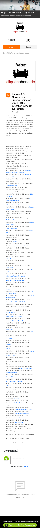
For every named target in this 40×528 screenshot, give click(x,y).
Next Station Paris (11, 372)
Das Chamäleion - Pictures (14, 381)
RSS (29, 47)
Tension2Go (10, 377)
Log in (25, 466)
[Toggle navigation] (37, 3)
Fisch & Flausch (10, 312)
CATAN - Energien (12, 259)
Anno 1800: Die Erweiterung (15, 280)
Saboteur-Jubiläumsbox (13, 205)
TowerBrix (9, 338)
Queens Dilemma (11, 185)
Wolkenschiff (10, 220)
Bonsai (8, 289)
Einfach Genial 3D (11, 302)
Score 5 (8, 385)
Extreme (29, 368)
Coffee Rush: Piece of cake (23, 409)
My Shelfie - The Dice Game (22, 246)
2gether (8, 344)
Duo (24, 368)
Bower (15, 241)
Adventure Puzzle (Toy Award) (15, 276)
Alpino (32, 351)
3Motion (8, 349)
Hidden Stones (10, 355)
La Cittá (16, 398)
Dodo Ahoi (9, 329)
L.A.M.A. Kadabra (11, 228)
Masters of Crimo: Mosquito (15, 321)
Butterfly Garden (20, 403)
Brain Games (24, 302)
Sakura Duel (18, 418)
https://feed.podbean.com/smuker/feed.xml (17, 15)
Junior (21, 368)
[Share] (23, 442)
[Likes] (7, 442)
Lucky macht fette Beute (14, 316)
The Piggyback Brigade (21, 413)
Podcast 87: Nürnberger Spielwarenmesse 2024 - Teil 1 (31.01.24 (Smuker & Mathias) (22, 101)
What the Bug (18, 422)
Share (12, 47)
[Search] (33, 3)
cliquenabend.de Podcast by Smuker (18, 12)
